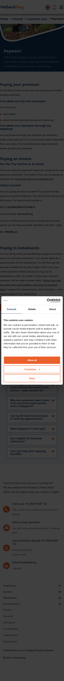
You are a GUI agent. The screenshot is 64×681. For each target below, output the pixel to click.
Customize (30, 369)
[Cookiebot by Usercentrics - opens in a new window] (46, 301)
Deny (32, 378)
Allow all (32, 360)
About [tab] (52, 309)
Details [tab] (32, 309)
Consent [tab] (11, 309)
